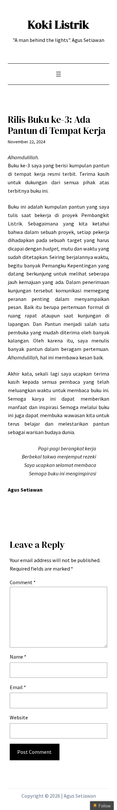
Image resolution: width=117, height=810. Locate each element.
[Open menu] (58, 74)
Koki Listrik (58, 24)
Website (19, 717)
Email (18, 687)
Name (18, 656)
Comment (23, 582)
